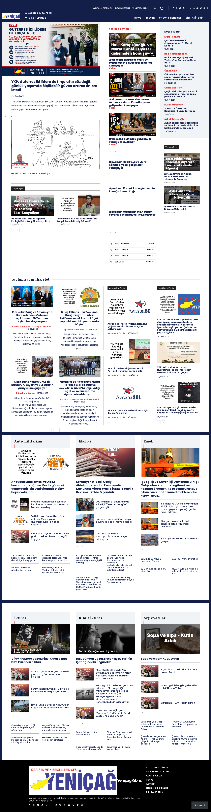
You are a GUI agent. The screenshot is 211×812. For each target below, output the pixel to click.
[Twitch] (55, 805)
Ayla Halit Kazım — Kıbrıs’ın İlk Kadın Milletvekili (179, 208)
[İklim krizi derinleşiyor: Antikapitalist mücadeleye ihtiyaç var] (85, 536)
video (112, 68)
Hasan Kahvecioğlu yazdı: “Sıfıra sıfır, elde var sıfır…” (89, 748)
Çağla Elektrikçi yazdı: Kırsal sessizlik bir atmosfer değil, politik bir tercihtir (180, 94)
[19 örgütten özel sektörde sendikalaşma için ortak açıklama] (149, 524)
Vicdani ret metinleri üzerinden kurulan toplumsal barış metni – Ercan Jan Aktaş (49, 504)
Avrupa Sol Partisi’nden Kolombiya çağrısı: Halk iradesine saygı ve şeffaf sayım (128, 326)
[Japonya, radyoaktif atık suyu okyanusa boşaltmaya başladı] (85, 520)
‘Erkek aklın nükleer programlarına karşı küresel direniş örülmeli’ (77, 220)
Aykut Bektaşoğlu (174, 119)
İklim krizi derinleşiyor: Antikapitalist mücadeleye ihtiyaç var (111, 536)
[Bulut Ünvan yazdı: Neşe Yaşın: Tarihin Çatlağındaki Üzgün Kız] (105, 639)
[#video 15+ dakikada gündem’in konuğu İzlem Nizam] (132, 124)
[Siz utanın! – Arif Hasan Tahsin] (149, 703)
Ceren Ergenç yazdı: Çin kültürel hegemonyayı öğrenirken (23, 728)
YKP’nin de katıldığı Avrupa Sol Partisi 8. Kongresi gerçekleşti (125, 370)
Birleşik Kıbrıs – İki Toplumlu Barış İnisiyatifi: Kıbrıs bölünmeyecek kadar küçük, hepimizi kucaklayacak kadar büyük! (79, 318)
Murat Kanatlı (172, 37)
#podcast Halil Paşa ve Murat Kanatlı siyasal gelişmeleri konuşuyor (128, 165)
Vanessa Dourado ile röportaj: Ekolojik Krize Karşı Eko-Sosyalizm (30, 220)
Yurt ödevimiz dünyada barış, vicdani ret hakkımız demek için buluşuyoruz (24, 558)
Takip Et (150, 250)
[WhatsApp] (194, 8)
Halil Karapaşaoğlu (175, 54)
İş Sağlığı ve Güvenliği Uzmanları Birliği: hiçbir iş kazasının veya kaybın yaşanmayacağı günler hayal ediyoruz (179, 508)
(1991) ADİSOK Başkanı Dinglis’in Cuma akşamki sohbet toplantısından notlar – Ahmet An (184, 740)
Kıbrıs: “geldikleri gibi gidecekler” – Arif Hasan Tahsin (179, 687)
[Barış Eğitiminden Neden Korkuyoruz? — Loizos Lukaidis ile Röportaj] (182, 162)
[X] (190, 8)
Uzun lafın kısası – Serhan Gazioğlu (31, 173)
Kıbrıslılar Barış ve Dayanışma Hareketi (31, 326)
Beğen (151, 243)
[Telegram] (183, 8)
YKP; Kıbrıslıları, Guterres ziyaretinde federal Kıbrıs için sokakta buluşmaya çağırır (174, 370)
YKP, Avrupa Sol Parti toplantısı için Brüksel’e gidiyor (128, 412)
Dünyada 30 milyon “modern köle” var (151, 560)
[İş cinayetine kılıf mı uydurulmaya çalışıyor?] (149, 540)
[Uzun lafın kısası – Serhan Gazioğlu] (55, 144)
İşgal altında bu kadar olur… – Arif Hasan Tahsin (180, 671)
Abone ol (200, 805)
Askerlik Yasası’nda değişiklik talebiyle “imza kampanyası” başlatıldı (54, 558)
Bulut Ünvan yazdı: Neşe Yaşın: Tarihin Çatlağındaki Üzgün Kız (104, 660)
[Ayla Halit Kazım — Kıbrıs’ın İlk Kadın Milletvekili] (182, 195)
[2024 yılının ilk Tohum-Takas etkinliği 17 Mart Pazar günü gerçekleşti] (85, 504)
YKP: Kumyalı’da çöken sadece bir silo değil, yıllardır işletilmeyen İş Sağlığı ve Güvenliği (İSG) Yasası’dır (177, 410)
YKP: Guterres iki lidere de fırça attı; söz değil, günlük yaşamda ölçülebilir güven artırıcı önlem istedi (54, 85)
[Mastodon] (204, 8)
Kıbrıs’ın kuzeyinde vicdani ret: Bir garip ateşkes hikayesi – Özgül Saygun (50, 536)
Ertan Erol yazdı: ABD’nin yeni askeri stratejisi (54, 738)
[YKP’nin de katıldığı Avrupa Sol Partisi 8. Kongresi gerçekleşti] (129, 351)
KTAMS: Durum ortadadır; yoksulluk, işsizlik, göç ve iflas (185, 571)
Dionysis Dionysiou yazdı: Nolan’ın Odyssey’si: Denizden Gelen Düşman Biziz (120, 736)
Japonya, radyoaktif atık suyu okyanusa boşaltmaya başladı (114, 520)
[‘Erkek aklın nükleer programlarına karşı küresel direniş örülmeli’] (78, 205)
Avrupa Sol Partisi (116, 333)
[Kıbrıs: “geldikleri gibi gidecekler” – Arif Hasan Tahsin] (149, 687)
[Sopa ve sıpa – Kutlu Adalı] (170, 639)
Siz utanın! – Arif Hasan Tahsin (178, 703)
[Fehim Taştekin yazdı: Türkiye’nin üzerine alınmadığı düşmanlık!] (20, 690)
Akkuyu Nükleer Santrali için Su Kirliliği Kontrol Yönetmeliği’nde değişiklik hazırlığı (89, 559)
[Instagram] (176, 8)
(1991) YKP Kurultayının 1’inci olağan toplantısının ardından (185, 724)
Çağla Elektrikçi (173, 88)
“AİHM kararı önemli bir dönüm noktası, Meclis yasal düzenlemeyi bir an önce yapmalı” (48, 520)
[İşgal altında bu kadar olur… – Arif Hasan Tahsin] (149, 671)
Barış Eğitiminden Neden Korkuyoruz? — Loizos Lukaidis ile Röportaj (177, 176)
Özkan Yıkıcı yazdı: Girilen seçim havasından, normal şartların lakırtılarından (179, 77)
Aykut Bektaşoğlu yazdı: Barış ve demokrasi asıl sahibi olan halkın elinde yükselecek (181, 125)
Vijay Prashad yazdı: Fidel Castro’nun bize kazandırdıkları (39, 660)
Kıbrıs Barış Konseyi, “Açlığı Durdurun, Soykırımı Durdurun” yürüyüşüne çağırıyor (32, 385)
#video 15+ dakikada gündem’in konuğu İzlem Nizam (130, 140)
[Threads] (207, 8)
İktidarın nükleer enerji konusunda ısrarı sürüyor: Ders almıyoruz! (120, 580)
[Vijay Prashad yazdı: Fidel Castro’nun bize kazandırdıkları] (40, 639)
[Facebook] (173, 8)
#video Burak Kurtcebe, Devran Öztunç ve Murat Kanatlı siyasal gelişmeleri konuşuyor (129, 102)
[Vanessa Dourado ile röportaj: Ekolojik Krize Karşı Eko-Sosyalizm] (32, 205)
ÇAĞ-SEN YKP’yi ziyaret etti (185, 558)
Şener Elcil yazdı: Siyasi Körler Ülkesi (118, 748)
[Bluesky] (201, 8)
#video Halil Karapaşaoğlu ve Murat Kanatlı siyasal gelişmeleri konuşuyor (130, 62)
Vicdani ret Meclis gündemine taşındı (21, 569)
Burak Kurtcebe (173, 105)
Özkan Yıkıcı (171, 71)
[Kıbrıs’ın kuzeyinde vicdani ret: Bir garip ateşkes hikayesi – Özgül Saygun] (20, 536)
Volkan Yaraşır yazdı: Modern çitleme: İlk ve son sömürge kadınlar (24, 740)
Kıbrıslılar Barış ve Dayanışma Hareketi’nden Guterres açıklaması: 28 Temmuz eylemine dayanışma (32, 316)
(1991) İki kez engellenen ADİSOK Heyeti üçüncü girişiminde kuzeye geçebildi (153, 740)
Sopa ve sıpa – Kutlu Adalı (160, 659)
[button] (161, 8)
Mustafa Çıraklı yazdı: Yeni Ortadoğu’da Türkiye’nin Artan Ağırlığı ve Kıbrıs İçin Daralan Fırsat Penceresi (113, 674)
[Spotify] (180, 8)
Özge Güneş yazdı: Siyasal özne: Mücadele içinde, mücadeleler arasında (55, 728)
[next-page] (12, 117)
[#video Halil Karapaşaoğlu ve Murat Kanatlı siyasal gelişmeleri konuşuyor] (132, 45)
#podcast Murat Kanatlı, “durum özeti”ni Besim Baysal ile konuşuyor (132, 213)
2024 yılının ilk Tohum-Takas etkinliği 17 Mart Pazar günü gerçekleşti (112, 504)
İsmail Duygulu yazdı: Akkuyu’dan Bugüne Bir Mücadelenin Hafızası (50, 706)
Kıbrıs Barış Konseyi (25, 393)
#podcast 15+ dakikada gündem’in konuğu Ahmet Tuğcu (132, 190)
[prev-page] (5, 117)
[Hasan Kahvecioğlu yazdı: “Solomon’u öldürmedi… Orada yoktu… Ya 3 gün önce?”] (85, 713)
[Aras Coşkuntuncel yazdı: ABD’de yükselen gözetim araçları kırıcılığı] (20, 674)
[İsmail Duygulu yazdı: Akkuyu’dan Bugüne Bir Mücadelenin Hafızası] (20, 706)
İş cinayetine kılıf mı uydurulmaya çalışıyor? (180, 540)
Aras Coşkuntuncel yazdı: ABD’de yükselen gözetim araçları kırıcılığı (50, 674)
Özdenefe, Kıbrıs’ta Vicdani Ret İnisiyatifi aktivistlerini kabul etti (53, 570)
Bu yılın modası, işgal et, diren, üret (153, 570)
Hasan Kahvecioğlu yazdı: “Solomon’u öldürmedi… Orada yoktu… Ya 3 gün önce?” (113, 713)
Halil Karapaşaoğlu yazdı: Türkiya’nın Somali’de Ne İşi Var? (180, 60)
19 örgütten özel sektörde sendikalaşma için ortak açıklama (175, 523)
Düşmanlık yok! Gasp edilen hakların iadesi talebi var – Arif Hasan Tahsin (152, 725)
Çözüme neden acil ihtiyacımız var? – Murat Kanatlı (178, 43)
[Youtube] (197, 8)
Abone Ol (150, 262)
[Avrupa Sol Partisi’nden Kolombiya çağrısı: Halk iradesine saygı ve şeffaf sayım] (129, 307)
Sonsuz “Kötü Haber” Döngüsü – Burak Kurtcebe (179, 110)
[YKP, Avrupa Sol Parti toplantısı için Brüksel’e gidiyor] (129, 393)
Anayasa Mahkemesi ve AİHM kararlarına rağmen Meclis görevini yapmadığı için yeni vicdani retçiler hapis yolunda (37, 487)
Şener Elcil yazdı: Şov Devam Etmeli (86, 733)
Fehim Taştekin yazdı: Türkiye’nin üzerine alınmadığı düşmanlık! (50, 690)
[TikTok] (46, 805)
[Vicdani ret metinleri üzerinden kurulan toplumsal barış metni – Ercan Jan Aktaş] (20, 504)
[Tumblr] (187, 8)
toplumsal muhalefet (73, 330)
